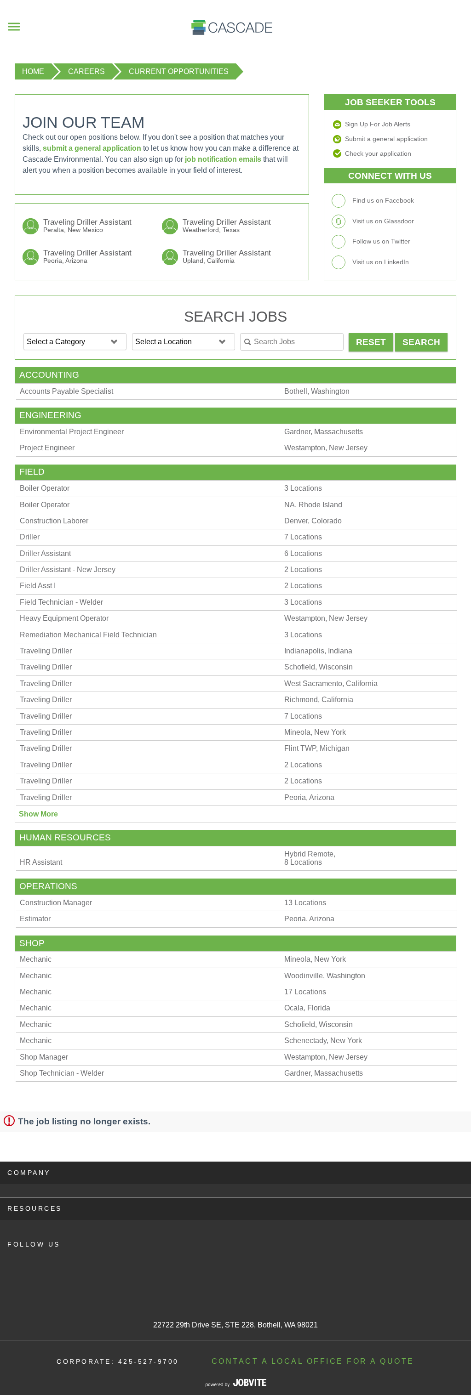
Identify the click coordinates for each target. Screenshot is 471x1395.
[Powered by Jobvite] (235, 1384)
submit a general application (92, 148)
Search (421, 342)
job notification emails (223, 159)
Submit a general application (386, 138)
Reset (371, 342)
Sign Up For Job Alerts (377, 124)
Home (33, 71)
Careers (86, 71)
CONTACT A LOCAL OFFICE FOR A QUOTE (313, 1361)
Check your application (378, 153)
